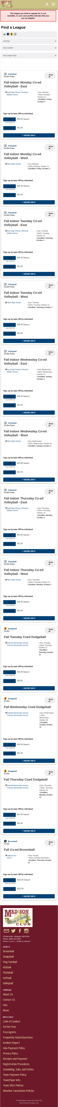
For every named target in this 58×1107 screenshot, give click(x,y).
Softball (7, 978)
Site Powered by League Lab (29, 1103)
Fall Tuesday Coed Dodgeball (25, 637)
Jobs (5, 1005)
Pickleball (8, 972)
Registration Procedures (16, 1064)
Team (9, 119)
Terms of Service (23, 941)
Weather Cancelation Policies (18, 1090)
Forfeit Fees (9, 1026)
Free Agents (9, 1032)
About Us (8, 994)
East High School (13, 92)
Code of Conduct (11, 1021)
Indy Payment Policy (14, 1048)
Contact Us (9, 999)
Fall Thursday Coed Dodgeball (26, 779)
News (6, 1010)
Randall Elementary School (17, 643)
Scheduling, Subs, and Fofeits (18, 1069)
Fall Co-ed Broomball (19, 849)
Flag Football (10, 962)
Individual (9, 128)
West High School (14, 164)
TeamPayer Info (11, 1080)
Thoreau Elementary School (17, 645)
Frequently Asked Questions (18, 1037)
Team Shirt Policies (13, 1085)
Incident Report (11, 1042)
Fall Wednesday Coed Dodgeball (27, 707)
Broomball (12, 841)
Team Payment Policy (14, 1074)
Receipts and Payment (15, 1058)
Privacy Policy (9, 941)
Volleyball (12, 74)
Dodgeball (12, 629)
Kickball (7, 967)
